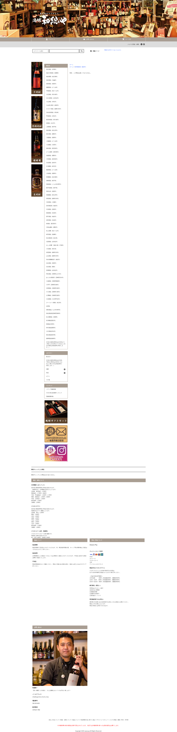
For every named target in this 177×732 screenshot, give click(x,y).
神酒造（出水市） (51, 123)
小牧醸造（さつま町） (52, 141)
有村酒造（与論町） (51, 80)
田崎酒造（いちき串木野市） (54, 184)
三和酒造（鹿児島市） (52, 159)
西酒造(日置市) (50, 324)
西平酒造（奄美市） (51, 216)
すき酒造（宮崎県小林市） (53, 291)
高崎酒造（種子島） (51, 180)
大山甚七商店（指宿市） (52, 105)
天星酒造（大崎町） (51, 202)
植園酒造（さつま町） (52, 87)
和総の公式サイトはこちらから (112, 50)
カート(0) (128, 39)
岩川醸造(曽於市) (50, 320)
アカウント (52, 39)
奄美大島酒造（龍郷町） (52, 73)
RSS (122, 720)
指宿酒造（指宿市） (51, 83)
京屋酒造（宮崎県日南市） (53, 288)
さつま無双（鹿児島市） (52, 152)
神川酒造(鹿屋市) (50, 327)
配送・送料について (66, 720)
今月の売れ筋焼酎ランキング (54, 392)
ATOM (126, 720)
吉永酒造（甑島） (51, 266)
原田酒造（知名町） (51, 220)
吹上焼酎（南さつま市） (52, 230)
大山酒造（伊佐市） (51, 101)
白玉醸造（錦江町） (51, 166)
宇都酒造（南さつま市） (52, 91)
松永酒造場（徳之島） (52, 238)
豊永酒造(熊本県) (50, 335)
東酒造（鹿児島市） (51, 223)
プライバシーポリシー (102, 720)
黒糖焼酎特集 (49, 396)
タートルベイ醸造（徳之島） (54, 302)
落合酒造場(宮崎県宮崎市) (53, 313)
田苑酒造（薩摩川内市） (52, 198)
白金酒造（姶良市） (51, 162)
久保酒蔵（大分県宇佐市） (53, 299)
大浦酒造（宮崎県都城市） (53, 281)
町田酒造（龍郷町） (51, 234)
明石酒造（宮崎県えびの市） (54, 274)
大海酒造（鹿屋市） (51, 173)
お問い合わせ (90, 39)
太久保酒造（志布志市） (52, 98)
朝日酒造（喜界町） (51, 69)
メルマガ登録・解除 (133, 44)
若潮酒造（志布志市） (52, 270)
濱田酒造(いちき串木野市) (53, 309)
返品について (76, 720)
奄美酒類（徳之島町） (52, 76)
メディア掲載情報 (51, 389)
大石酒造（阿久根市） (52, 94)
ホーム (71, 64)
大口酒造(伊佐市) (50, 331)
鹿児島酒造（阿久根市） (52, 119)
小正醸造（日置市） (51, 144)
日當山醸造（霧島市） (52, 227)
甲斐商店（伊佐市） (51, 116)
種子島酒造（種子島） (52, 187)
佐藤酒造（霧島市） (51, 155)
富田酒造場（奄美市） (81, 67)
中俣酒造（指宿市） (51, 209)
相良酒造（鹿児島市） (52, 148)
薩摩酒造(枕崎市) (50, 338)
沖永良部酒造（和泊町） (52, 112)
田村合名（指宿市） (51, 191)
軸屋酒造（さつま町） (52, 169)
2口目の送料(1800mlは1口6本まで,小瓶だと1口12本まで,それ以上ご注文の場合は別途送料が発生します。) (55, 344)
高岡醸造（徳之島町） (52, 177)
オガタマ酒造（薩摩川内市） (54, 109)
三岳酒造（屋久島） (51, 248)
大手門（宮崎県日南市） (52, 284)
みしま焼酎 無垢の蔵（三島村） (55, 245)
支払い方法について (54, 720)
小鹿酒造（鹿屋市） (51, 137)
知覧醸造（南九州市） (52, 195)
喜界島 (48, 306)
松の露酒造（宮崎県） (52, 317)
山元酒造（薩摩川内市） (52, 256)
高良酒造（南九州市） (52, 130)
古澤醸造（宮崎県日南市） (53, 295)
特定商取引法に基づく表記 (88, 720)
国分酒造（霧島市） (51, 134)
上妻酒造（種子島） (51, 126)
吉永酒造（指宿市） (51, 263)
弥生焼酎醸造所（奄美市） (53, 259)
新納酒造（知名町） (51, 213)
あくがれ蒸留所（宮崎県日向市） (55, 277)
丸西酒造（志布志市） (52, 241)
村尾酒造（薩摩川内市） (52, 252)
